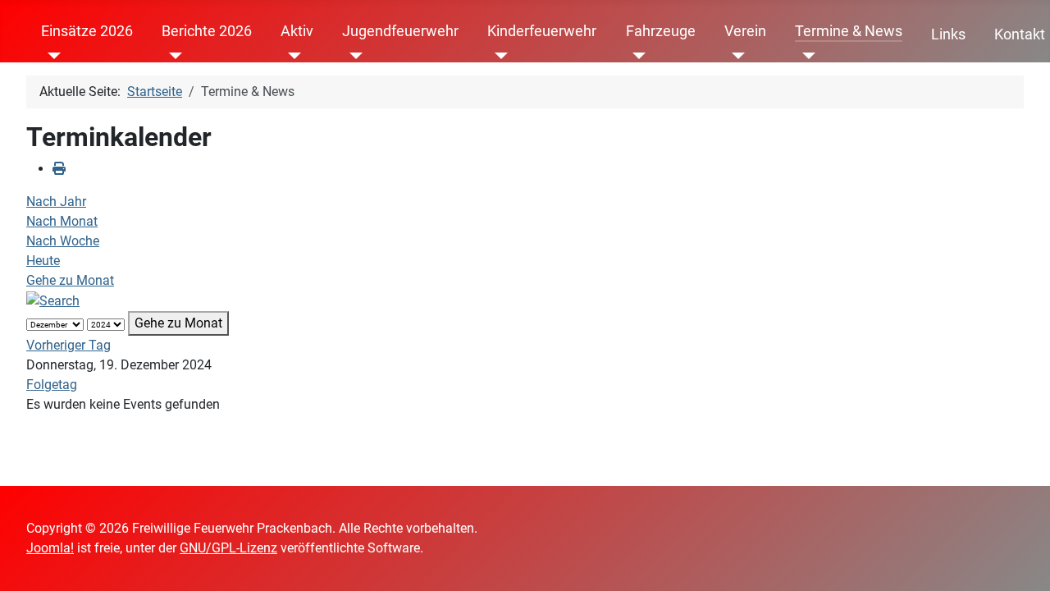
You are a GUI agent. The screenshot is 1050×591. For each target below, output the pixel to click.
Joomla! (50, 548)
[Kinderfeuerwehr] (497, 56)
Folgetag (51, 384)
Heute (43, 260)
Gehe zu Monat (70, 280)
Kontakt (1019, 34)
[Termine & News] (805, 56)
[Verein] (734, 56)
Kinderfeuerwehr (541, 31)
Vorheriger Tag (68, 345)
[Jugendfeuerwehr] (352, 56)
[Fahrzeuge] (636, 56)
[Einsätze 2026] (51, 56)
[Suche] (53, 300)
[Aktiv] (291, 56)
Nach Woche (62, 241)
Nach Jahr (56, 201)
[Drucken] (59, 168)
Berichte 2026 (207, 31)
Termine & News (848, 31)
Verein (745, 31)
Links (948, 34)
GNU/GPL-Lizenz (228, 548)
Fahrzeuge (661, 31)
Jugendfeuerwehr (400, 31)
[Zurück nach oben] (1021, 560)
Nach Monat (62, 221)
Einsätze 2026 (87, 31)
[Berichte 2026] (172, 56)
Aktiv (297, 31)
